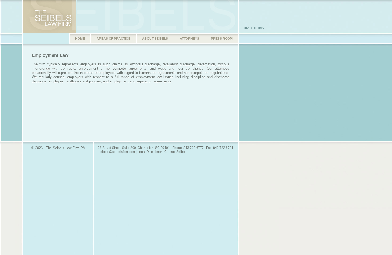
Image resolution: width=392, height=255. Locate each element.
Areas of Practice (113, 39)
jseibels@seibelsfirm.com (116, 152)
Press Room (222, 39)
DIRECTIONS (253, 28)
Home (80, 39)
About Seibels (155, 39)
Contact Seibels (175, 152)
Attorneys (189, 39)
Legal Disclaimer (149, 152)
